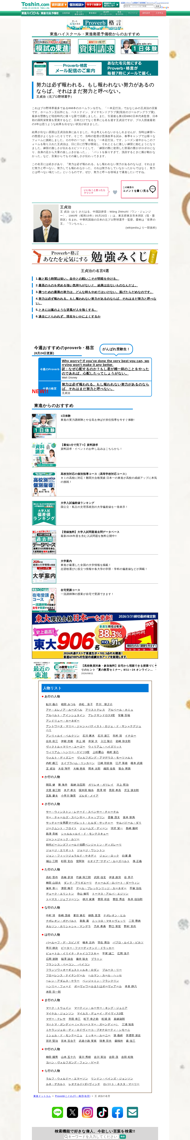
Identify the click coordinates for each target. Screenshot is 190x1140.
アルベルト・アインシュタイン (65, 715)
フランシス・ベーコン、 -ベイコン (68, 964)
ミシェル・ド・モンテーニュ (64, 1035)
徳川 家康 (89, 899)
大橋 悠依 (79, 768)
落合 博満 (124, 768)
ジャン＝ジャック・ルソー (63, 839)
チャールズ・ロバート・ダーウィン (117, 882)
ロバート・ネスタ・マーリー (121, 1084)
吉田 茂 (113, 1057)
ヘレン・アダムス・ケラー (63, 980)
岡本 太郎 (94, 768)
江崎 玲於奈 (105, 763)
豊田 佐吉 (104, 899)
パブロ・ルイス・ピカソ (128, 942)
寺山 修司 (83, 893)
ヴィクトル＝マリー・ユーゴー (65, 746)
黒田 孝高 (115, 790)
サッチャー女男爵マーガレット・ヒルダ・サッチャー (79, 822)
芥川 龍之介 (104, 704)
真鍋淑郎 (119, 1018)
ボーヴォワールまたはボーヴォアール (98, 986)
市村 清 (117, 735)
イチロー (130, 735)
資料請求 (146, 13)
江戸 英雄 (121, 763)
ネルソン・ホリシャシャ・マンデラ (68, 926)
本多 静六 (131, 986)
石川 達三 (104, 735)
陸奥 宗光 (106, 1040)
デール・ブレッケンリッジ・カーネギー (101, 888)
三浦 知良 (128, 1024)
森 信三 (130, 1040)
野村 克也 (130, 926)
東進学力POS (119, 13)
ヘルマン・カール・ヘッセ (105, 975)
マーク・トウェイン (58, 1008)
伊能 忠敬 (67, 741)
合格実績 (66, 13)
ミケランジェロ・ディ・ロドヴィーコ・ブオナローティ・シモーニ (88, 1029)
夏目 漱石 (79, 915)
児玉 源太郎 (131, 790)
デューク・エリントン (60, 893)
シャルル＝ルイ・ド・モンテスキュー (85, 833)
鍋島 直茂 (94, 915)
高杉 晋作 (52, 877)
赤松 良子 (86, 704)
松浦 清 (106, 1018)
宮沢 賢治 (52, 1040)
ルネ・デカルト (56, 1084)
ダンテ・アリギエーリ (78, 882)
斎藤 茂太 (114, 817)
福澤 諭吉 (67, 959)
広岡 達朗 (52, 959)
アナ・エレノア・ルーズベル (64, 709)
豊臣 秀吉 (119, 899)
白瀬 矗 (126, 855)
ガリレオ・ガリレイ (101, 784)
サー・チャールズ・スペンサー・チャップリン (75, 817)
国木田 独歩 (86, 790)
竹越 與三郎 (83, 877)
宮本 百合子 (68, 1040)
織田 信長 (109, 768)
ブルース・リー (112, 969)
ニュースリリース (163, 3)
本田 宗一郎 (53, 991)
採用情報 (142, 3)
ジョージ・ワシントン (91, 850)
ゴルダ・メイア (88, 795)
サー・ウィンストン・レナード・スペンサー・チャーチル (82, 811)
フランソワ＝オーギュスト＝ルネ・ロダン (72, 969)
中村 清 (50, 915)
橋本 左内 (89, 942)
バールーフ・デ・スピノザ (63, 942)
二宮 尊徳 (135, 920)
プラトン (96, 959)
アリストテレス (95, 709)
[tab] (155, 663)
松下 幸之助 (91, 1018)
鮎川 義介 (52, 704)
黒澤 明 (101, 790)
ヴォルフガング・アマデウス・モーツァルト (105, 757)
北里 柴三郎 (53, 790)
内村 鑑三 (52, 763)
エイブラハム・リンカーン (78, 763)
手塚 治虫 (136, 888)
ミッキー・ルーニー (98, 1035)
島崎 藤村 (132, 828)
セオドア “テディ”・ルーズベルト (108, 861)
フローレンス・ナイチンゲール (65, 975)
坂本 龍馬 (129, 817)
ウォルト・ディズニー (60, 757)
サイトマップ (151, 3)
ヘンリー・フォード (58, 986)
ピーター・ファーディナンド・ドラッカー (87, 948)
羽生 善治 (104, 942)
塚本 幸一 (52, 888)
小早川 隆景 (68, 795)
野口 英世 (115, 926)
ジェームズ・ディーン (94, 828)
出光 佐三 (52, 741)
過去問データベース (106, 13)
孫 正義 (137, 861)
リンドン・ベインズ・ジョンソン (112, 1078)
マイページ (133, 13)
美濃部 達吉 (133, 1035)
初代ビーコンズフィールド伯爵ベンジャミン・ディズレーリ (84, 844)
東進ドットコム (42, 1096)
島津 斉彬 (52, 833)
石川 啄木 (89, 735)
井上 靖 (81, 741)
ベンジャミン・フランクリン (101, 980)
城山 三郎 (52, 861)
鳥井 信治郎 (135, 899)
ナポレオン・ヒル (114, 915)
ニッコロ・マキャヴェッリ (109, 920)
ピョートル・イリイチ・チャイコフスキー (72, 953)
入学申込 (159, 13)
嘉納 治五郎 (78, 784)
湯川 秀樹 (85, 1057)
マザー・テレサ (56, 1018)
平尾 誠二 (108, 953)
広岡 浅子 (123, 953)
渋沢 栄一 (117, 828)
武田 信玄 (100, 877)
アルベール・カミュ (120, 709)
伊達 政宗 (115, 877)
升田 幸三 (75, 1018)
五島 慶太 (52, 795)
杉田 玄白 (67, 861)
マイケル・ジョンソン (60, 1013)
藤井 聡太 (82, 959)
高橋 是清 (67, 877)
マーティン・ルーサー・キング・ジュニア (101, 1008)
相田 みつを (68, 704)
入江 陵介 (107, 741)
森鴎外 (119, 1040)
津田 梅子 (67, 888)
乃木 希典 (100, 926)
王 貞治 (50, 768)
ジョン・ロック (109, 855)
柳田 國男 (52, 1057)
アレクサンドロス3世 (101, 715)
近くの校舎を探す (79, 13)
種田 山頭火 (53, 882)
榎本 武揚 (137, 763)
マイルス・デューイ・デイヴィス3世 (100, 1013)
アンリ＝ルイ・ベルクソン (63, 735)
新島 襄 (84, 920)
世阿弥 (80, 861)
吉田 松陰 (127, 1057)
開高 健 (50, 784)
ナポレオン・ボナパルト (61, 920)
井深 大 (93, 741)
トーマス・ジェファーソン (63, 899)
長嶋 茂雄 (64, 915)
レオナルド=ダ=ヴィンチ (84, 1084)
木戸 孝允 (70, 790)
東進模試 (93, 13)
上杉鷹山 (98, 752)
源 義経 (118, 1035)
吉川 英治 (100, 1057)
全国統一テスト (126, 3)
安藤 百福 (124, 715)
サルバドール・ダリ (128, 822)
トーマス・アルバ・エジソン (110, 893)
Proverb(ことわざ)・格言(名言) (72, 1096)
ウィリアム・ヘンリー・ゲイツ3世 (68, 752)
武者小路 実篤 (87, 1040)
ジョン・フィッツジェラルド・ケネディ (71, 855)
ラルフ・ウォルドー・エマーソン (67, 1078)
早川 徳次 (52, 948)
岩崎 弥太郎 (123, 741)
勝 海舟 (63, 784)
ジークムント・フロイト (61, 828)
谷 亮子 (128, 877)
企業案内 (135, 3)
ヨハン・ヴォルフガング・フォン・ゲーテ (72, 1062)
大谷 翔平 (64, 768)
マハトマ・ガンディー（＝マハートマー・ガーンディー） (82, 1024)
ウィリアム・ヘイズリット (105, 746)
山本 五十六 (68, 1057)
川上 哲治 (123, 784)
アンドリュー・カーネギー (63, 720)
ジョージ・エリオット (60, 850)
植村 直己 (113, 752)
